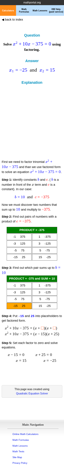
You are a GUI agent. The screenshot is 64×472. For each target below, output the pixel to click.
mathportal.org (32, 2)
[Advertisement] (32, 118)
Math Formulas (20, 440)
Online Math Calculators (25, 434)
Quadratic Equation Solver (32, 393)
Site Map (17, 457)
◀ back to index (12, 19)
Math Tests (18, 451)
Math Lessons (20, 445)
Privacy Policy (19, 463)
